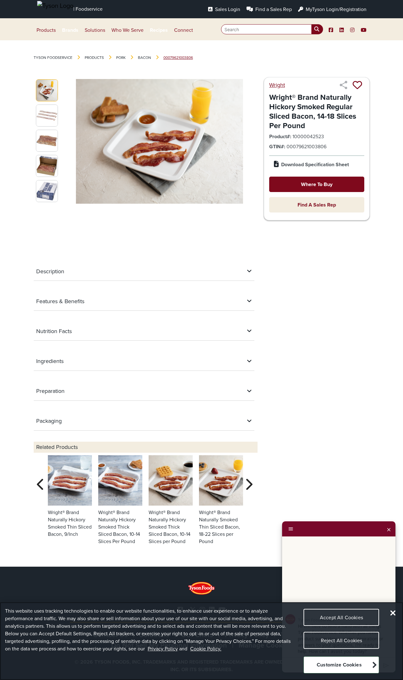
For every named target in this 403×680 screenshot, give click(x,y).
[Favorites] (357, 85)
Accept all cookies (341, 617)
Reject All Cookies (341, 640)
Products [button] (46, 30)
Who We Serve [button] (127, 30)
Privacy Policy (163, 648)
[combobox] (272, 29)
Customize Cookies (339, 665)
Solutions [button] (95, 30)
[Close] (388, 528)
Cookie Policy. (205, 648)
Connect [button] (183, 30)
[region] (201, 641)
